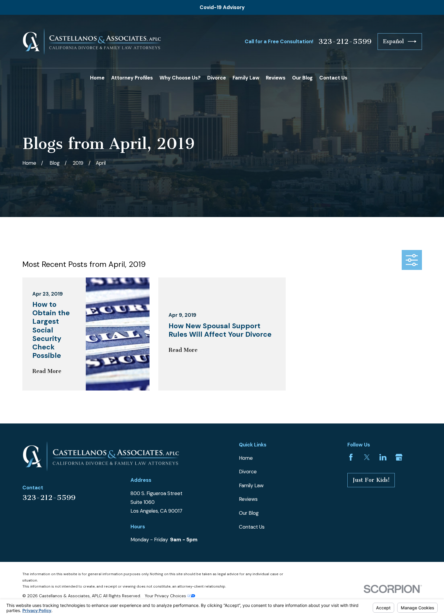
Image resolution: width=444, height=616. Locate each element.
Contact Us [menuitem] (333, 77)
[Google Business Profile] (398, 457)
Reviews (248, 499)
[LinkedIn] (382, 457)
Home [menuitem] (97, 77)
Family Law (251, 485)
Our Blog (249, 513)
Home (246, 458)
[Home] (91, 41)
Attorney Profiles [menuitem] (132, 77)
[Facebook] (350, 457)
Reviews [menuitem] (275, 77)
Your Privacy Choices (166, 595)
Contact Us (252, 527)
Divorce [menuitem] (216, 77)
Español (393, 41)
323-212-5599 (345, 41)
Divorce (248, 471)
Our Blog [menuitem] (302, 77)
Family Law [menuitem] (246, 77)
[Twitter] (366, 457)
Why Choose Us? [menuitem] (180, 77)
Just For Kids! (371, 480)
